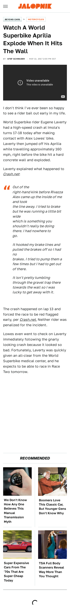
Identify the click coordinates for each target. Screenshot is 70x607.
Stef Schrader (16, 59)
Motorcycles (36, 19)
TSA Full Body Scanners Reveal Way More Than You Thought (51, 569)
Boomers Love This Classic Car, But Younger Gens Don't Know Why (52, 506)
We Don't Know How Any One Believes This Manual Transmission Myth (15, 511)
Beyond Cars (12, 19)
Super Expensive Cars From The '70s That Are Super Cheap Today (16, 571)
